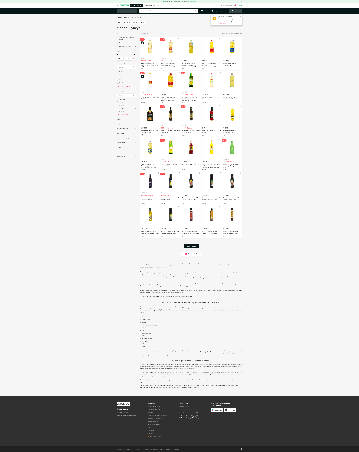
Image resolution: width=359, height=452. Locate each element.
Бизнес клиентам (153, 421)
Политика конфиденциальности (158, 415)
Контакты (151, 430)
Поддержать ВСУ (149, 5)
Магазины (151, 433)
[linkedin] (192, 417)
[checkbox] (117, 37)
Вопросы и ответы (122, 412)
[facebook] (181, 417)
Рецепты (151, 427)
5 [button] (196, 254)
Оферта (150, 412)
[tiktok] (197, 417)
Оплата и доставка (154, 406)
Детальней (193, 1)
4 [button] (193, 254)
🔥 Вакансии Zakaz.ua (155, 436)
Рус (157, 5)
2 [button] (188, 254)
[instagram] (186, 417)
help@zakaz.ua (184, 406)
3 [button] (191, 254)
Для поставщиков (154, 424)
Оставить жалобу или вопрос (126, 415)
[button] (226, 6)
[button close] (241, 1)
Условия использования (156, 418)
